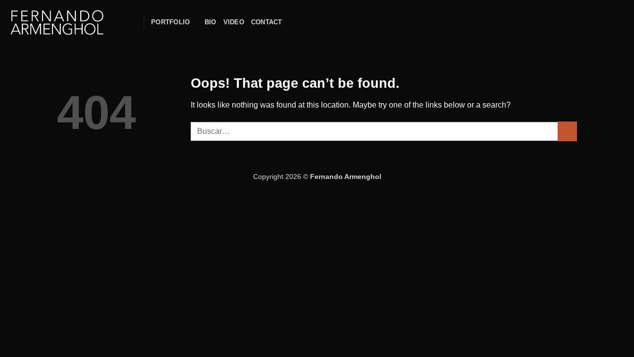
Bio (210, 22)
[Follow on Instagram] (292, 22)
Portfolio (170, 22)
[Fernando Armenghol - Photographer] (56, 22)
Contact (266, 22)
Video (233, 22)
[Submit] (567, 131)
